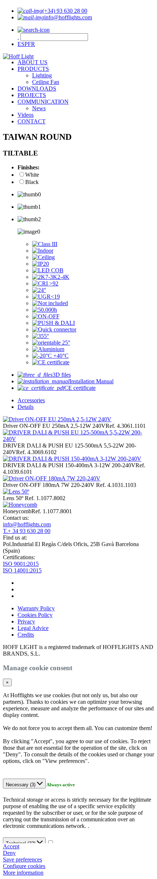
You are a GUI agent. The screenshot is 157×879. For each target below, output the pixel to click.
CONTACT (32, 121)
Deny (9, 853)
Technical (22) (21, 843)
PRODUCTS (33, 69)
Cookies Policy (35, 615)
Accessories (31, 400)
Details (26, 407)
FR (31, 44)
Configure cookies (24, 866)
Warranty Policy (36, 608)
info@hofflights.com (27, 524)
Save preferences (22, 859)
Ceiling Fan (45, 82)
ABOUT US (32, 62)
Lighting (42, 75)
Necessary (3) (21, 784)
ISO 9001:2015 (21, 564)
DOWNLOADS (37, 88)
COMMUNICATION (43, 102)
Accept (11, 846)
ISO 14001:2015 (22, 570)
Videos (26, 115)
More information (23, 873)
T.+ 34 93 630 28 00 (26, 531)
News (39, 108)
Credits (26, 635)
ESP (23, 44)
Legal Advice (33, 628)
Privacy (26, 621)
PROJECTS (32, 95)
